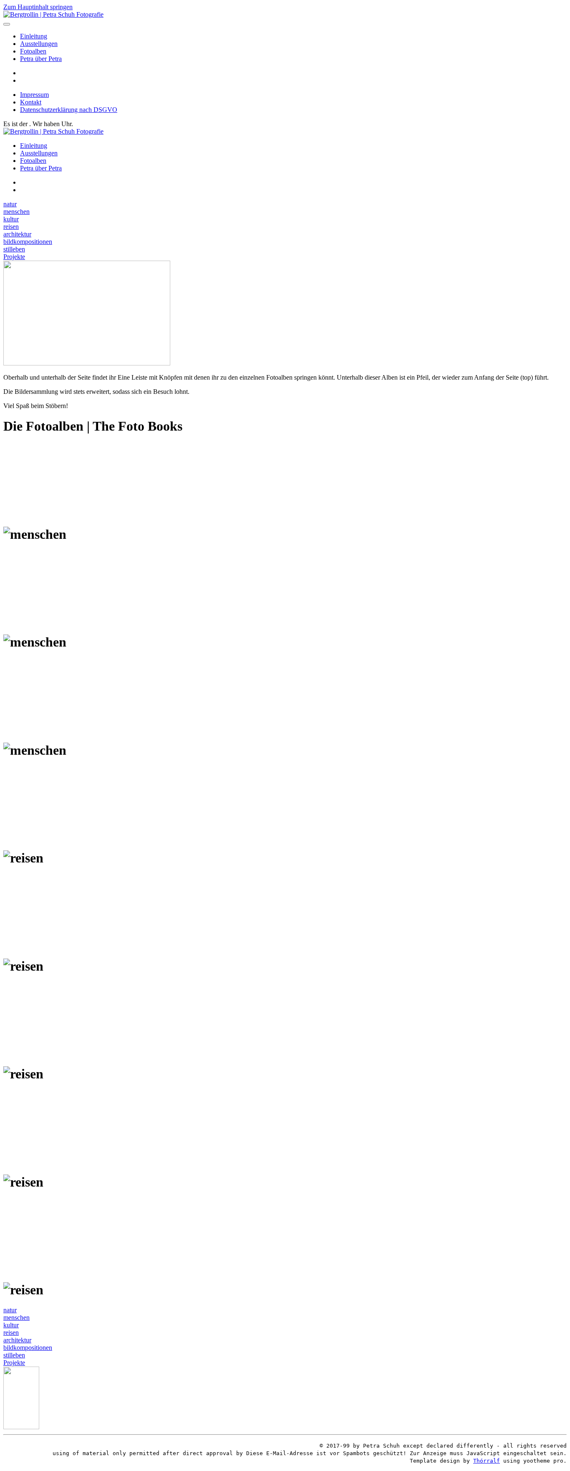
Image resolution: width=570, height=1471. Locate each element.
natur (10, 204)
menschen (16, 211)
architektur (17, 234)
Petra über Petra (41, 58)
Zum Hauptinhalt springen (38, 6)
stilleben (14, 249)
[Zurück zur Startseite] (53, 14)
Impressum (34, 94)
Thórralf (486, 1461)
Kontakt (30, 102)
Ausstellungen (39, 43)
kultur (11, 219)
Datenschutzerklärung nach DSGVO (68, 109)
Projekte (14, 256)
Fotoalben (33, 51)
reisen (11, 226)
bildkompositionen (27, 241)
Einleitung (33, 36)
